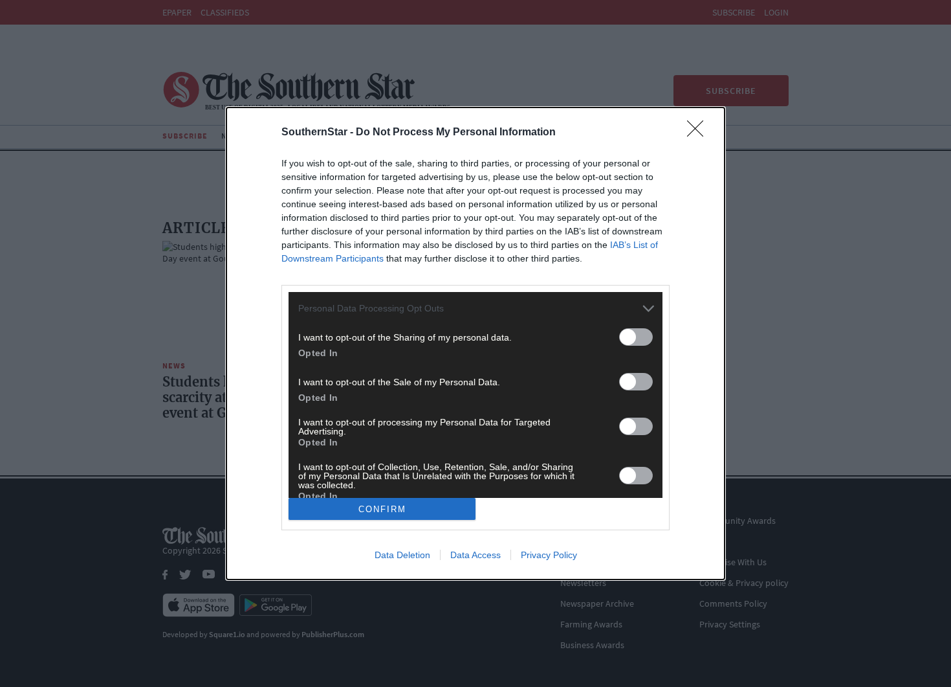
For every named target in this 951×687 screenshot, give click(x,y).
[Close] (699, 132)
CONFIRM (382, 509)
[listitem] (475, 308)
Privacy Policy (549, 555)
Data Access (475, 555)
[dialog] (475, 343)
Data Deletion (402, 555)
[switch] (636, 337)
